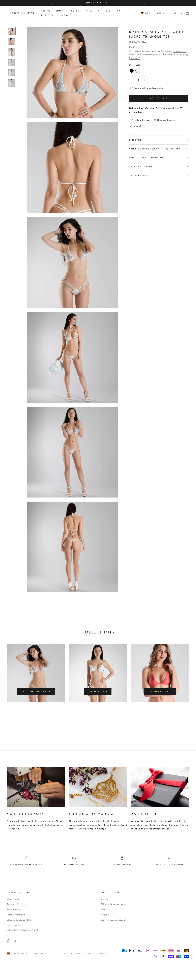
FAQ (103, 909)
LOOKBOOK (65, 15)
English (161, 13)
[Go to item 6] (12, 83)
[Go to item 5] (12, 73)
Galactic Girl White (36, 691)
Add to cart (159, 98)
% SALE (88, 11)
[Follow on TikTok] (15, 940)
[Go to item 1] (12, 31)
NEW (118, 11)
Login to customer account (113, 919)
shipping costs (179, 51)
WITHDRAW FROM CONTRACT (22, 930)
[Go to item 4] (12, 62)
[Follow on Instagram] (8, 940)
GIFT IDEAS (104, 11)
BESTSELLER (47, 15)
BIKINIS (60, 11)
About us (105, 914)
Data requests (13, 925)
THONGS (45, 11)
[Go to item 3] (12, 52)
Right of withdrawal (16, 914)
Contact (104, 899)
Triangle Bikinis (160, 691)
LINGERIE (74, 11)
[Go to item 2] (12, 42)
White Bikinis (97, 691)
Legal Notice (13, 899)
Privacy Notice (14, 909)
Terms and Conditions (17, 904)
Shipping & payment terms (19, 919)
